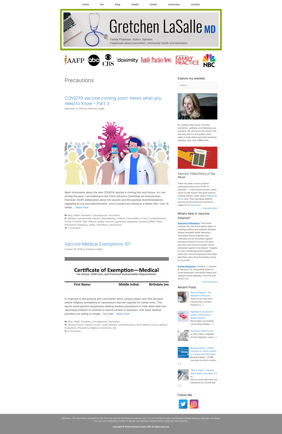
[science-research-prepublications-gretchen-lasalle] (197, 158)
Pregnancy (82, 225)
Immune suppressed (115, 221)
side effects (102, 225)
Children (121, 218)
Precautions (70, 225)
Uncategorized (100, 215)
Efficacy (92, 221)
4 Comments (74, 331)
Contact (195, 4)
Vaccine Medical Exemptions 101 (98, 244)
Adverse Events (75, 324)
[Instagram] (194, 404)
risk (114, 328)
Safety (92, 225)
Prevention (86, 215)
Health (76, 215)
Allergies (72, 218)
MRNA (152, 221)
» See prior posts (209, 208)
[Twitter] (183, 404)
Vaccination (114, 215)
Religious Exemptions (100, 328)
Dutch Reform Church (147, 324)
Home (85, 4)
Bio (102, 4)
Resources (174, 4)
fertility (101, 221)
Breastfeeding (108, 218)
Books (153, 4)
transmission (115, 225)
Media (135, 4)
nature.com (195, 205)
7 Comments (74, 228)
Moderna (143, 221)
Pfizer (159, 221)
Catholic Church (93, 324)
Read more (82, 207)
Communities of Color (137, 218)
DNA (85, 221)
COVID (68, 221)
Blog (117, 4)
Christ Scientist (109, 324)
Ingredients (132, 221)
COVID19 (77, 221)
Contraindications (157, 218)
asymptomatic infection (89, 218)
